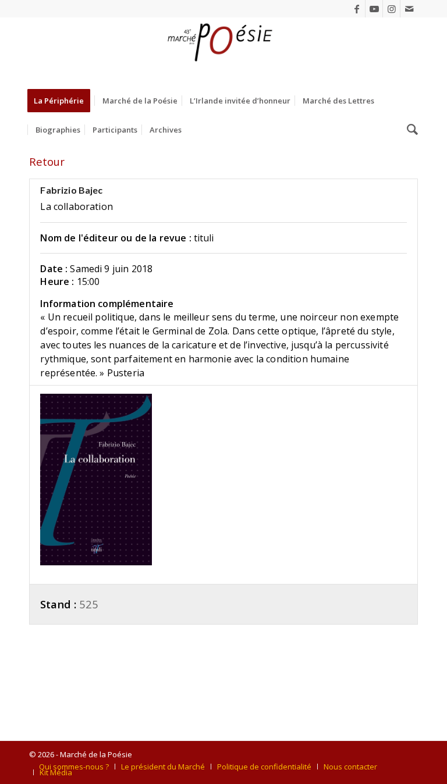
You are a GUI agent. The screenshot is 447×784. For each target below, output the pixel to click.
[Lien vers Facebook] (356, 8)
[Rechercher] (409, 129)
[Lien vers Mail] (409, 8)
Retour (47, 161)
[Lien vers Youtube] (374, 8)
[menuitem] (62, 100)
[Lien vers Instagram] (391, 8)
